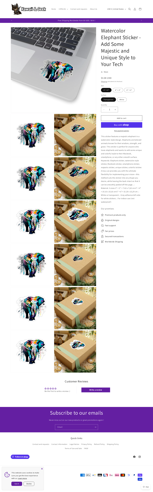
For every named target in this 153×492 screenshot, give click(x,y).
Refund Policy (99, 444)
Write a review (95, 390)
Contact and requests (41, 444)
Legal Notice (74, 444)
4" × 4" (118, 90)
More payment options (121, 131)
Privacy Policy (86, 444)
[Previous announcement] (11, 20)
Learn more (22, 478)
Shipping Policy (113, 444)
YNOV (86, 448)
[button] (63, 9)
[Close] (42, 469)
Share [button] (106, 72)
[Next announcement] (141, 20)
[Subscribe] (95, 427)
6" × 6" (129, 90)
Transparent (108, 99)
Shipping (104, 81)
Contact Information (59, 444)
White (122, 99)
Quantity (104, 105)
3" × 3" (106, 90)
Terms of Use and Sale (73, 448)
